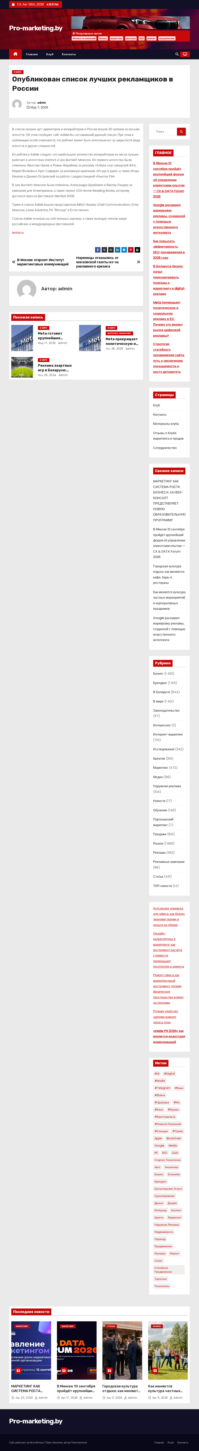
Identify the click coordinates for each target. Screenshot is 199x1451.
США (175, 1153)
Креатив (159, 758)
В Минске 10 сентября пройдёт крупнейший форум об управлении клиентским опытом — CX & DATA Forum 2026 (169, 180)
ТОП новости (162, 886)
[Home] (15, 54)
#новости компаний (84, 38)
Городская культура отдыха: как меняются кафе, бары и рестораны (122, 1393)
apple (158, 1138)
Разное (158, 843)
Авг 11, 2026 (115, 1398)
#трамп (177, 1131)
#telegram (162, 1088)
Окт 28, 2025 (114, 349)
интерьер (160, 1210)
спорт (158, 1261)
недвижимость (163, 1232)
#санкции (161, 1131)
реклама (131, 38)
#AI (156, 1074)
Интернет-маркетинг (119, 333)
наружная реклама (166, 1225)
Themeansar (79, 1442)
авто (157, 1167)
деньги (158, 1203)
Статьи (158, 876)
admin (41, 102)
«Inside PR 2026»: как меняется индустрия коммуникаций (169, 1036)
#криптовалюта (164, 1117)
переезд (159, 1239)
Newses (57, 1442)
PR (156, 1153)
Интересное (162, 725)
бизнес (103, 38)
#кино (158, 1110)
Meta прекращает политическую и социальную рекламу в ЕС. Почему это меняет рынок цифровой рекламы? (168, 319)
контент (176, 1210)
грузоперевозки (164, 1196)
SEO (141, 38)
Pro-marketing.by (35, 28)
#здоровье (161, 1102)
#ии (177, 1102)
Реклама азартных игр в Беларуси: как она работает (55, 370)
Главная (32, 54)
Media (173, 1146)
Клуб (49, 54)
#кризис (173, 1110)
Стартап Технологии (167, 1160)
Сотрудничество (165, 448)
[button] (177, 54)
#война (159, 1095)
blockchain (174, 1138)
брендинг (160, 1181)
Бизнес (158, 673)
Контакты (69, 54)
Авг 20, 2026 (25, 1398)
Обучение (160, 810)
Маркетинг (160, 767)
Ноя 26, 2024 (47, 375)
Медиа (158, 777)
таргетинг (160, 1279)
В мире (18, 72)
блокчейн (174, 1174)
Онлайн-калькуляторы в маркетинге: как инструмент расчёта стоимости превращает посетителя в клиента (168, 950)
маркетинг (116, 38)
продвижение (167, 38)
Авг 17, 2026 (70, 1398)
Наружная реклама (167, 786)
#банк (179, 1088)
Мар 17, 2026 (47, 343)
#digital (169, 1074)
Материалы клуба (166, 424)
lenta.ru (18, 232)
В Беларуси (161, 692)
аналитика (171, 1167)
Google (159, 1146)
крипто (158, 1217)
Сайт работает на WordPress (26, 1442)
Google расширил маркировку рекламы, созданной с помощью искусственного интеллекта (169, 629)
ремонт (151, 38)
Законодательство (166, 710)
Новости (159, 801)
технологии (161, 1286)
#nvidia (159, 1081)
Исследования (163, 749)
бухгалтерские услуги (168, 1189)
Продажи (159, 834)
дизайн (172, 1203)
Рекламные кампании (168, 862)
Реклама (159, 852)
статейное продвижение (163, 1270)
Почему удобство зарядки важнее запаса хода (165, 1017)
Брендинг (160, 683)
